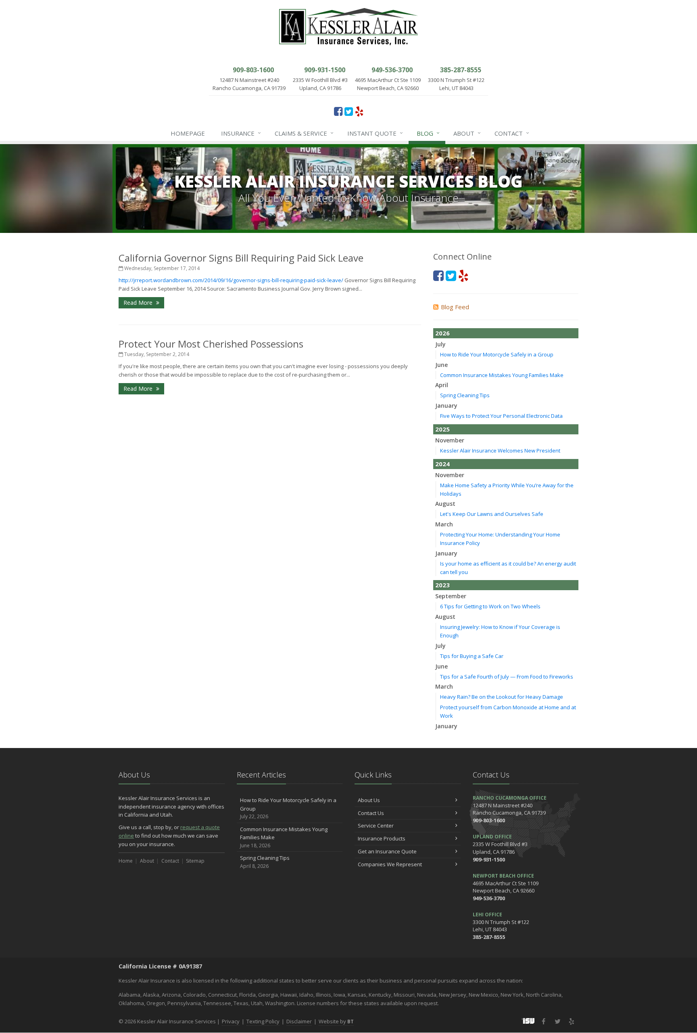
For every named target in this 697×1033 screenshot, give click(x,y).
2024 (442, 464)
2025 (442, 429)
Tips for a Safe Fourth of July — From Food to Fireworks (506, 676)
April (441, 385)
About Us (369, 800)
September (450, 596)
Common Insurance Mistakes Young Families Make (501, 375)
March (444, 524)
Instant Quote (375, 133)
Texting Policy (263, 1021)
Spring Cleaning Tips (465, 395)
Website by (336, 1021)
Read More (138, 302)
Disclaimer (299, 1021)
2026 (442, 333)
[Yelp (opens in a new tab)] (359, 111)
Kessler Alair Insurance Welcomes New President (500, 450)
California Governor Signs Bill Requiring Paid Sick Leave (241, 257)
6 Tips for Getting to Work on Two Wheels (490, 606)
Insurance (241, 133)
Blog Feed (455, 307)
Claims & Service (304, 133)
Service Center (376, 825)
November (449, 440)
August (445, 503)
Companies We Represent (390, 864)
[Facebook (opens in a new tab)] (338, 111)
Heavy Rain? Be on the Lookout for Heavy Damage (501, 696)
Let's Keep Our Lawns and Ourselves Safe (491, 514)
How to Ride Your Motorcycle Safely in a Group (496, 354)
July (440, 344)
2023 (442, 585)
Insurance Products (381, 838)
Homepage (188, 133)
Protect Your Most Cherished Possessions (211, 343)
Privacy (231, 1021)
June (441, 365)
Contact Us (371, 813)
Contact (512, 133)
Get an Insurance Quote (387, 851)
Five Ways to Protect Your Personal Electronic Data (501, 415)
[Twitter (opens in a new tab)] (348, 111)
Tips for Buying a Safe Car (471, 656)
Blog (428, 133)
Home (126, 860)
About (467, 133)
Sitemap (195, 860)
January (446, 405)
